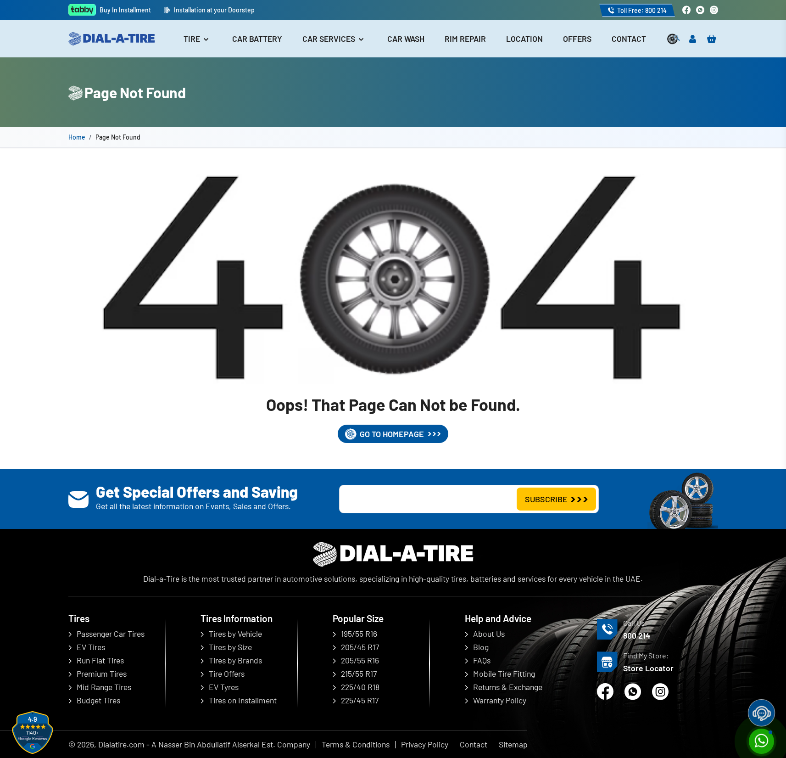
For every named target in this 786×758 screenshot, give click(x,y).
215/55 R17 (359, 673)
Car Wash (405, 39)
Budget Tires (98, 700)
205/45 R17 (360, 647)
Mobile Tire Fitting (504, 673)
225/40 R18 (360, 687)
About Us (489, 634)
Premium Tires (102, 673)
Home (76, 137)
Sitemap (513, 744)
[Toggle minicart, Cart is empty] (711, 39)
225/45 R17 (360, 700)
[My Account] (692, 39)
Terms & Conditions (356, 744)
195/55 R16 (359, 634)
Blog (481, 647)
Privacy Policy (424, 744)
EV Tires (91, 647)
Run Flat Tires (100, 660)
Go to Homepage (392, 434)
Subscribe (546, 499)
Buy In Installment (125, 10)
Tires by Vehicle (235, 634)
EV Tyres (224, 687)
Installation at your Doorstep (214, 10)
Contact (629, 39)
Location (524, 39)
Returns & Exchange (507, 687)
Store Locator (648, 668)
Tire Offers (227, 673)
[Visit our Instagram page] (714, 10)
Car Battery (257, 39)
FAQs (482, 660)
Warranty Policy (499, 700)
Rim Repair (465, 39)
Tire (193, 39)
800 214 (636, 635)
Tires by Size (230, 647)
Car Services (329, 39)
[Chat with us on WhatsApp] (700, 10)
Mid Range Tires (104, 687)
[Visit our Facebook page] (686, 10)
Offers (577, 39)
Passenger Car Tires (111, 634)
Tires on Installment (243, 700)
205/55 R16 (360, 660)
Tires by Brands (235, 660)
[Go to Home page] (111, 39)
